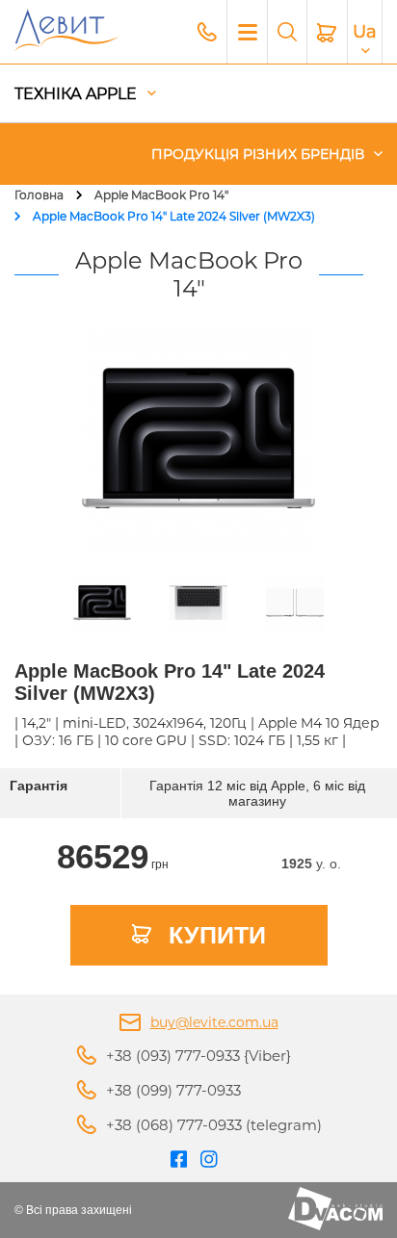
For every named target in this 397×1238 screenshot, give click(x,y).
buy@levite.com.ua (214, 1022)
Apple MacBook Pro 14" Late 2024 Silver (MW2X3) (174, 216)
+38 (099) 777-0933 (173, 1090)
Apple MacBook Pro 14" (161, 195)
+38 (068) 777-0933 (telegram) (214, 1125)
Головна (39, 195)
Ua (365, 31)
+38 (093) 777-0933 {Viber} (198, 1055)
